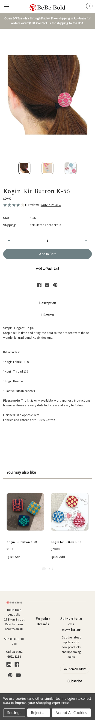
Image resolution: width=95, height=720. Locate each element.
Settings (14, 712)
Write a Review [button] (51, 205)
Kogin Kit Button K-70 (21, 542)
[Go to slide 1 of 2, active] (44, 568)
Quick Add (13, 557)
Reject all (38, 712)
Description (47, 303)
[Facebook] (39, 285)
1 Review (47, 315)
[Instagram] (8, 664)
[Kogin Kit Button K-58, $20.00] (70, 511)
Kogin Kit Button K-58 (66, 542)
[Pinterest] (55, 285)
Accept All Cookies (71, 712)
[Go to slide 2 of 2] (51, 568)
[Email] (47, 285)
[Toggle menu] (6, 6)
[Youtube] (18, 675)
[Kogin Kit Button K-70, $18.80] (25, 511)
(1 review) (32, 205)
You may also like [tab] (21, 472)
